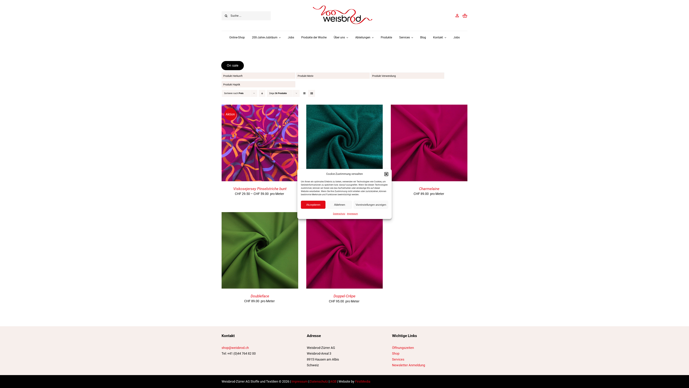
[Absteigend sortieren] (262, 93)
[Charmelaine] (429, 107)
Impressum (352, 213)
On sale (232, 65)
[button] (386, 174)
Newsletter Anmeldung (408, 365)
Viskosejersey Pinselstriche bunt (260, 189)
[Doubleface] (260, 215)
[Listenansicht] (311, 93)
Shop (395, 353)
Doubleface (260, 296)
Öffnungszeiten (403, 348)
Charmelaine (429, 189)
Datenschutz (339, 213)
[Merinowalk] (344, 107)
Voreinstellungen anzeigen (371, 204)
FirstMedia (362, 381)
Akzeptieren (313, 204)
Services (398, 359)
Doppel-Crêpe (344, 296)
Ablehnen (339, 204)
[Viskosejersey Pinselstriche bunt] (260, 107)
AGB (333, 381)
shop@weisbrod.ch (235, 348)
